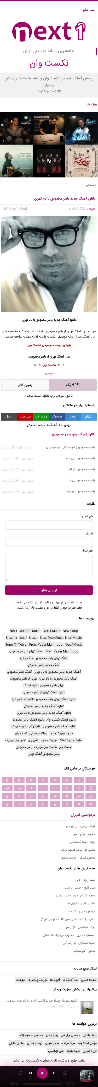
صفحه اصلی (89, 980)
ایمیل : (88, 533)
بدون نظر (25, 385)
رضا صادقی (90, 1035)
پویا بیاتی (52, 1035)
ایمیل (9, 416)
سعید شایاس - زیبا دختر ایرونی (75, 895)
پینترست (25, 416)
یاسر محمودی (44, 320)
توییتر (72, 416)
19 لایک (72, 385)
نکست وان (49, 365)
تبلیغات (20, 980)
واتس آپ (41, 416)
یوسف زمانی (35, 1043)
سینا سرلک (69, 1043)
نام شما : (87, 516)
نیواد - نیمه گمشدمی (82, 842)
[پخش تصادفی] (64, 1073)
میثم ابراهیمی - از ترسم (80, 927)
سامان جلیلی (16, 1043)
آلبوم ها (55, 980)
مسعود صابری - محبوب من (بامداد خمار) (69, 935)
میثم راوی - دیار (85, 879)
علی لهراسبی (56, 1051)
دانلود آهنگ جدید (65, 320)
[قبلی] (30, 1073)
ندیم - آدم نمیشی (83, 950)
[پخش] (42, 1073)
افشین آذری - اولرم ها (81, 903)
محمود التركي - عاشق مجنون (77, 857)
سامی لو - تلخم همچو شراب (77, 850)
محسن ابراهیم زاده (31, 1035)
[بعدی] (54, 1073)
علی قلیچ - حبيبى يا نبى (80, 887)
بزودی (91, 208)
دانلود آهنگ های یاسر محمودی (73, 434)
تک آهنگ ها (54, 425)
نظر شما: (87, 550)
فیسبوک (57, 416)
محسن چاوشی (70, 1035)
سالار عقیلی (52, 1043)
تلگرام (88, 416)
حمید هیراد (73, 1051)
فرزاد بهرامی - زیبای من (80, 826)
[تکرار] (20, 1073)
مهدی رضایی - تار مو (82, 911)
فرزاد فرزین (90, 1051)
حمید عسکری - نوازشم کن (79, 943)
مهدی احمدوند (87, 1043)
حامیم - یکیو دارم (84, 834)
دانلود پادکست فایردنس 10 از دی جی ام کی (67, 919)
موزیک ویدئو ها (38, 980)
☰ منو (88, 9)
